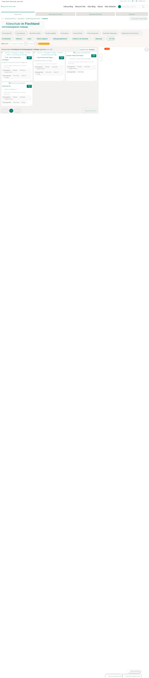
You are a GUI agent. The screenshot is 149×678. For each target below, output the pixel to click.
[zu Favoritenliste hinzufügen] (3, 53)
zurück (107, 48)
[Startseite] (2, 18)
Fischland (30, 43)
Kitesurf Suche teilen (90, 111)
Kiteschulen (18, 14)
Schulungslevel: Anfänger (16, 43)
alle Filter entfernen (44, 43)
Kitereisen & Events (95, 14)
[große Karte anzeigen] (101, 55)
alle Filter (111, 39)
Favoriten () (115, 676)
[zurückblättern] (5, 54)
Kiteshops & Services (55, 14)
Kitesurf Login (123, 1)
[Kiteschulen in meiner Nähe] (101, 59)
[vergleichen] (3, 57)
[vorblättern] (28, 54)
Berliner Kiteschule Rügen (75, 55)
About (100, 6)
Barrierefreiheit (135, 671)
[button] (5, 111)
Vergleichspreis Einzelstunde (130, 33)
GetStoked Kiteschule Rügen (43, 57)
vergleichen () (132, 676)
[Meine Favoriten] (119, 6)
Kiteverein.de (6, 86)
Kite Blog (91, 6)
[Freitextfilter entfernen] (143, 6)
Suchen (146, 6)
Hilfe (129, 1)
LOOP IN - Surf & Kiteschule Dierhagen (11, 59)
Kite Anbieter (110, 6)
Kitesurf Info (80, 6)
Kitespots (132, 14)
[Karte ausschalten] (146, 49)
